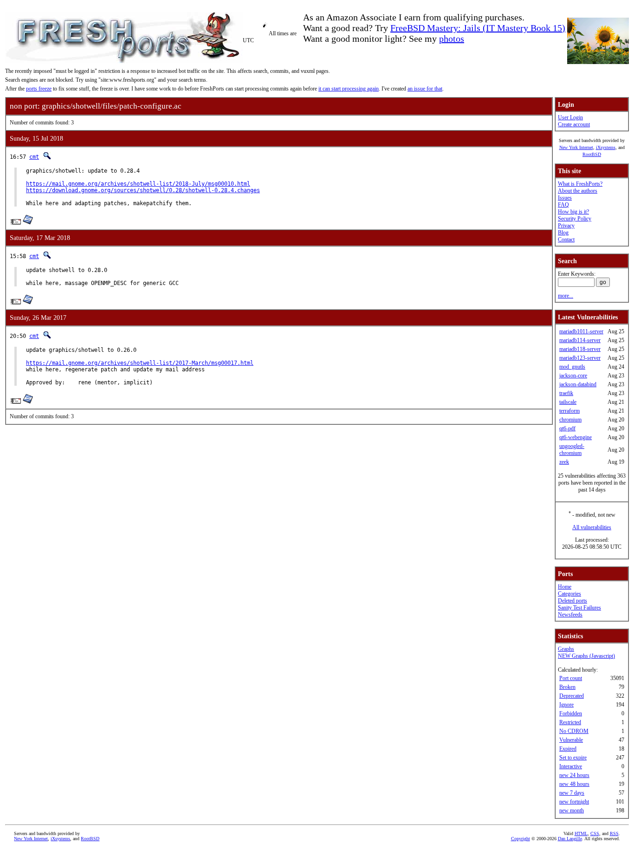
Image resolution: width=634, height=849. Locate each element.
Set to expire (573, 757)
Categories (569, 593)
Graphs (566, 649)
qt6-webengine (575, 437)
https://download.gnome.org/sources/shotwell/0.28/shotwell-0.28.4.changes (143, 190)
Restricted (570, 722)
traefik (566, 393)
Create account (574, 124)
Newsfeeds (570, 614)
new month (571, 810)
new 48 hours (574, 784)
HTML (581, 833)
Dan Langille (570, 838)
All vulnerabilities (591, 527)
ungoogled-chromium (571, 449)
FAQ (563, 204)
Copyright (520, 838)
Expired (567, 748)
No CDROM (574, 731)
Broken (567, 687)
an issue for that (425, 88)
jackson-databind (577, 384)
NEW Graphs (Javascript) (586, 656)
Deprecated (571, 696)
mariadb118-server (580, 349)
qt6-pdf (567, 428)
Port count (570, 678)
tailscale (567, 402)
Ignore (566, 704)
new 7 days (571, 793)
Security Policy (574, 218)
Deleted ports (572, 600)
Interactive (570, 766)
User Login (570, 117)
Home (564, 586)
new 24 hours (574, 775)
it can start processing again (348, 88)
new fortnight (574, 801)
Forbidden (570, 713)
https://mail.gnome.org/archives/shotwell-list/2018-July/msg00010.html (138, 184)
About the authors (577, 191)
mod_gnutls (572, 366)
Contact (566, 239)
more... (565, 295)
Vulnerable (571, 740)
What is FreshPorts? (580, 184)
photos (451, 38)
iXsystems (605, 147)
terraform (569, 411)
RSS (614, 833)
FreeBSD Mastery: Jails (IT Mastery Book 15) (477, 28)
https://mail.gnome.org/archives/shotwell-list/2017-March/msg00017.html (139, 363)
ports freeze (39, 88)
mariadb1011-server (581, 331)
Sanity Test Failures (579, 607)
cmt (34, 157)
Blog (563, 232)
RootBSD (591, 154)
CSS (594, 833)
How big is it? (573, 211)
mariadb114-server (580, 340)
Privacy (566, 225)
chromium (570, 419)
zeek (564, 462)
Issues (565, 197)
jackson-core (573, 375)
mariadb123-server (580, 358)
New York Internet (576, 147)
